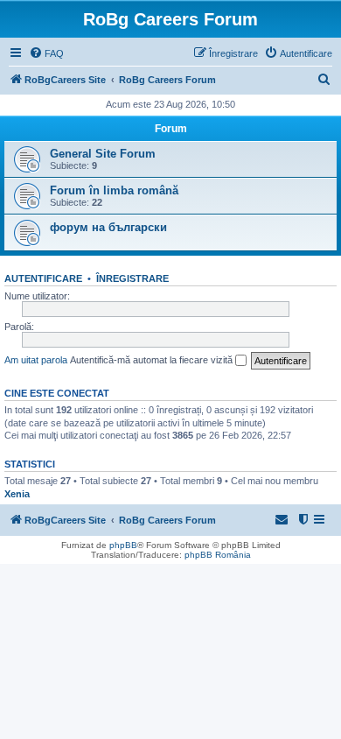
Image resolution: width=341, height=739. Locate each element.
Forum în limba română (114, 190)
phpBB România (217, 555)
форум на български (108, 227)
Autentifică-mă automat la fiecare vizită (152, 360)
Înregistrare (132, 278)
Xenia (17, 494)
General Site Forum (103, 153)
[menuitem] (46, 53)
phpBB (123, 545)
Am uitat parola (35, 360)
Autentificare (43, 278)
